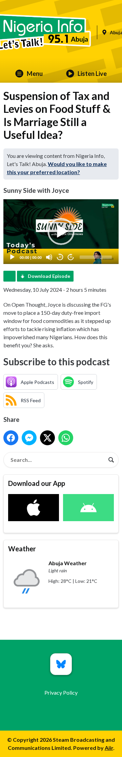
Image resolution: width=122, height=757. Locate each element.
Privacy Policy (61, 692)
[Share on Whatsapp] (65, 437)
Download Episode (49, 276)
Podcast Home (9, 276)
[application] (61, 231)
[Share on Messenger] (29, 437)
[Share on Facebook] (10, 437)
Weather (22, 549)
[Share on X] (47, 437)
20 (60, 257)
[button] (61, 231)
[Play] (12, 257)
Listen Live (92, 73)
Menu (35, 73)
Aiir (109, 747)
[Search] (111, 460)
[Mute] (49, 257)
